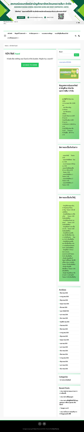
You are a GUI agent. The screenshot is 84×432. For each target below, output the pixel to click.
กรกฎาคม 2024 (64, 358)
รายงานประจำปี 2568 (65, 62)
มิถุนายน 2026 (64, 300)
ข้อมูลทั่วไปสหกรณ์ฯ (20, 33)
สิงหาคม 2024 (64, 354)
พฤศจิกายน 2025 (64, 322)
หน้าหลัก (10, 33)
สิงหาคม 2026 (64, 293)
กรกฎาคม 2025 (64, 332)
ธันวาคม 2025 (64, 318)
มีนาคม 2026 (63, 307)
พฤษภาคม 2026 (64, 304)
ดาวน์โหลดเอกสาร (13, 38)
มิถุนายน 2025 (64, 336)
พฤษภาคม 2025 (64, 340)
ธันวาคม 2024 (64, 350)
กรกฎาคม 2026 (64, 296)
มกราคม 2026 (64, 314)
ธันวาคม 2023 (64, 369)
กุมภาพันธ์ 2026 (64, 311)
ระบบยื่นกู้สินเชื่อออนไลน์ (61, 33)
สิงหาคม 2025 (64, 329)
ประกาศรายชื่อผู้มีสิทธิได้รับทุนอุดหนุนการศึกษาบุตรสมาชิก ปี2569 (68, 402)
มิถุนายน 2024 (64, 361)
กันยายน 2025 (64, 325)
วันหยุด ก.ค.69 (64, 408)
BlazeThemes (55, 429)
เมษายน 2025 (63, 343)
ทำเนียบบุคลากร (33, 33)
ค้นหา (61, 52)
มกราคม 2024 (64, 365)
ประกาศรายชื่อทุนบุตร (66, 397)
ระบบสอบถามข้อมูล (47, 33)
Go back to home (30, 65)
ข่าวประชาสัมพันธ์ (65, 380)
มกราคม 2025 (64, 347)
